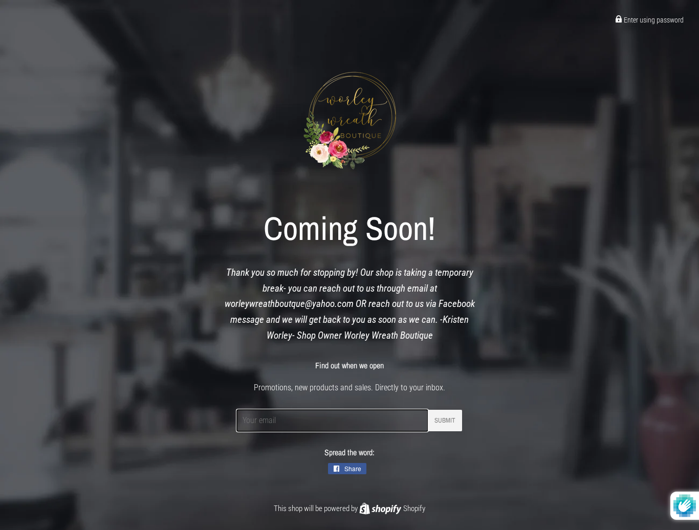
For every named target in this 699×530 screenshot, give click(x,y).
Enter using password (653, 20)
